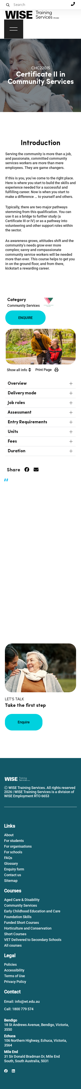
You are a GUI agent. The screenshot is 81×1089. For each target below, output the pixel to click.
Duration (16, 451)
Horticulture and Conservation (28, 928)
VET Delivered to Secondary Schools (32, 940)
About (9, 835)
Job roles (16, 403)
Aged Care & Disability (22, 900)
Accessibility (14, 970)
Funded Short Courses (21, 922)
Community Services (23, 305)
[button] (13, 30)
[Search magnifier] (8, 5)
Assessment (19, 412)
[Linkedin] (13, 1071)
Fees (12, 441)
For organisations (18, 846)
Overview (17, 383)
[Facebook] (6, 1071)
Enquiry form (14, 869)
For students (14, 841)
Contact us (12, 875)
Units (13, 432)
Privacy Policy (15, 982)
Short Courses (15, 934)
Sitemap (10, 881)
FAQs (8, 858)
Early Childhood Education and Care (32, 911)
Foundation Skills (17, 917)
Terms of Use (14, 976)
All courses (13, 945)
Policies (10, 964)
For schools (13, 852)
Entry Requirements (27, 422)
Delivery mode (22, 393)
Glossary (11, 863)
